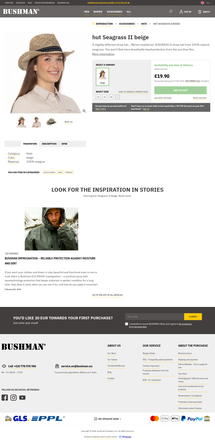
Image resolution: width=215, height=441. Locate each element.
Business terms (185, 353)
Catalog (69, 172)
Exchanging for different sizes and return (193, 380)
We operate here (108, 418)
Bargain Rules (149, 353)
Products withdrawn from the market (156, 372)
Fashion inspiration (151, 365)
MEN (86, 11)
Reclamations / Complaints (190, 395)
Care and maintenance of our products (191, 388)
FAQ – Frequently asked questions (158, 359)
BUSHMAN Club (193, 81)
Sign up (146, 108)
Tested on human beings (45, 3)
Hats (60, 172)
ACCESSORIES (114, 11)
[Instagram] (13, 398)
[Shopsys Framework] (124, 437)
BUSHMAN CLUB (63, 3)
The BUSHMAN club (116, 365)
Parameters (30, 143)
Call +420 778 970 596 (22, 366)
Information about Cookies (190, 408)
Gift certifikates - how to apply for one (193, 366)
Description (49, 143)
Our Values (20, 3)
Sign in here (100, 108)
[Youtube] (22, 397)
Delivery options (162, 98)
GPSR (64, 143)
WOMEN (97, 11)
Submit (193, 316)
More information (103, 54)
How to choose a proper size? (133, 91)
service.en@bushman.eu (76, 366)
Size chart (182, 373)
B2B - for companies (152, 380)
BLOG (30, 3)
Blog (109, 372)
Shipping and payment (188, 359)
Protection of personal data (190, 401)
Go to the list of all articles (107, 295)
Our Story (9, 3)
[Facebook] (5, 398)
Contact (111, 378)
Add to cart (180, 90)
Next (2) (68, 122)
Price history (200, 98)
